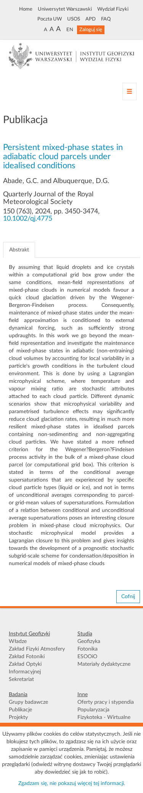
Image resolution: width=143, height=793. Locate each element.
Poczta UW (49, 19)
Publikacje (20, 709)
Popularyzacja (93, 709)
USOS (73, 19)
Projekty (18, 717)
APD (90, 19)
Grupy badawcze (28, 702)
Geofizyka (88, 641)
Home (25, 9)
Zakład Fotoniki (27, 656)
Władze (18, 641)
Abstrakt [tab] (19, 250)
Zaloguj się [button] (90, 29)
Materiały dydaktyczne (103, 664)
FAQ (106, 19)
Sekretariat (21, 679)
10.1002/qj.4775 (27, 218)
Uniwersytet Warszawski (65, 9)
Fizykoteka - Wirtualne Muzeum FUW (103, 721)
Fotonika (87, 649)
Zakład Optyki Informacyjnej (25, 668)
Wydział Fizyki (113, 9)
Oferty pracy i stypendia (105, 702)
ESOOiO (87, 656)
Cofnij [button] (128, 596)
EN (69, 29)
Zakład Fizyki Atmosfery (37, 649)
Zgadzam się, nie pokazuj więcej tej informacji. (71, 783)
